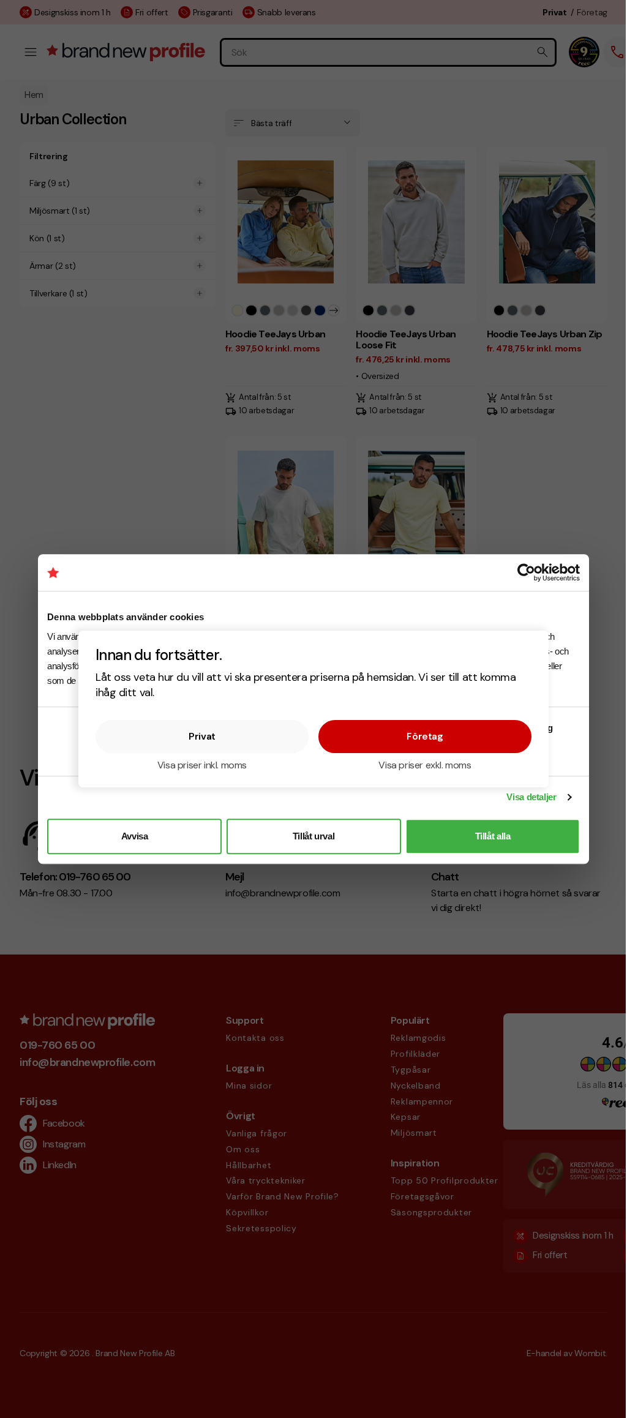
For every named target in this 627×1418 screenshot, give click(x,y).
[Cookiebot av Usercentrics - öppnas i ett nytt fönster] (526, 572)
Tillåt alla (493, 836)
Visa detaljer (531, 797)
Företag (425, 736)
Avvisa (134, 836)
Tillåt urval (314, 836)
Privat (202, 736)
